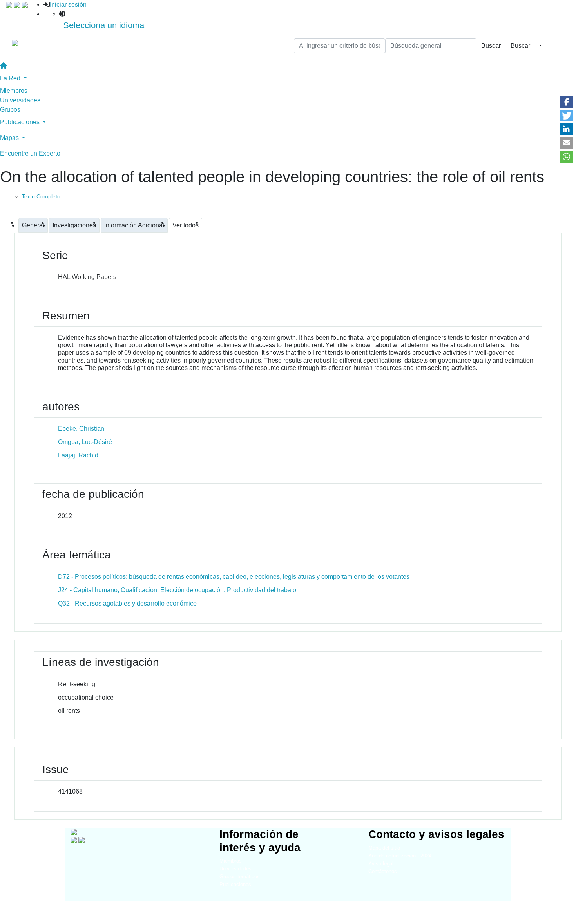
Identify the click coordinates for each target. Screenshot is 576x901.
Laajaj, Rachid (78, 455)
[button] (566, 102)
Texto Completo (41, 196)
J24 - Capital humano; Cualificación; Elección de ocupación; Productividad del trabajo (177, 590)
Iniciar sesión (68, 4)
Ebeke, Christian (81, 428)
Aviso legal (380, 864)
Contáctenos (382, 871)
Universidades (20, 100)
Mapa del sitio (384, 848)
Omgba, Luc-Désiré (85, 442)
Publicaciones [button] (20, 122)
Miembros (13, 90)
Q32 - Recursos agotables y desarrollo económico (127, 603)
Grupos (10, 109)
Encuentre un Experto (30, 153)
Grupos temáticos (239, 876)
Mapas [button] (10, 137)
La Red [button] (11, 78)
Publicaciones (235, 884)
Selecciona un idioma (103, 25)
